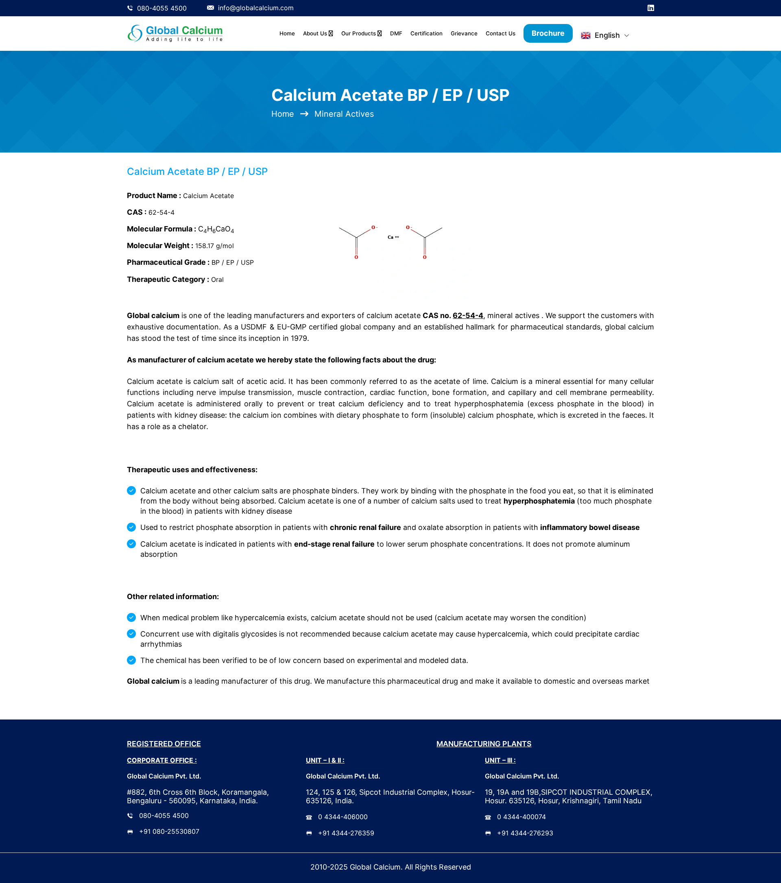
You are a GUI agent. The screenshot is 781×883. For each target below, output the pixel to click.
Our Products (359, 33)
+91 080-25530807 (169, 831)
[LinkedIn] (651, 8)
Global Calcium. (376, 867)
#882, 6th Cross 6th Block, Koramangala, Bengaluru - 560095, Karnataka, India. (198, 796)
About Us (316, 33)
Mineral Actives (344, 114)
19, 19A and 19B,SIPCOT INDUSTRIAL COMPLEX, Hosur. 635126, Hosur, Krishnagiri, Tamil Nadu (568, 796)
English (607, 35)
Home (287, 33)
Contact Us (500, 33)
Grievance (464, 33)
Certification (426, 33)
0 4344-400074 (521, 817)
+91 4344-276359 (346, 833)
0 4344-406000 (343, 817)
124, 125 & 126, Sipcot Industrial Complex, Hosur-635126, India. (390, 796)
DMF (396, 33)
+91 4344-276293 (525, 833)
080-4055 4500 (164, 815)
